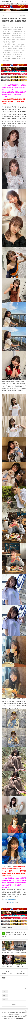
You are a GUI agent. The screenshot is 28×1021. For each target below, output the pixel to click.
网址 (4, 999)
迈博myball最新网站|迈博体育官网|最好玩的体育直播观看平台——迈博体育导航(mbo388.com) (14, 94)
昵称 (5, 991)
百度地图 (12, 1014)
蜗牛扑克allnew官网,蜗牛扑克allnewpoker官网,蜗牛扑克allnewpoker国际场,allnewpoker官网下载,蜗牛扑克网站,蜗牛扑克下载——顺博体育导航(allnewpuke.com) (14, 871)
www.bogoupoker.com (9, 899)
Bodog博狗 (18, 934)
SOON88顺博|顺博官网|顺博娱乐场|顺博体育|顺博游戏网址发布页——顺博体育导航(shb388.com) (13, 101)
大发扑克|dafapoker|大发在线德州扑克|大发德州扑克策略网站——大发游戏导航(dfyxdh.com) (14, 885)
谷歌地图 (17, 1014)
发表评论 (23, 15)
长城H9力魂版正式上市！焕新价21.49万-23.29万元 (19, 966)
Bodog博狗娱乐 (6, 1)
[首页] (26, 1010)
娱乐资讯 (8, 4)
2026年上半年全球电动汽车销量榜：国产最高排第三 (20, 952)
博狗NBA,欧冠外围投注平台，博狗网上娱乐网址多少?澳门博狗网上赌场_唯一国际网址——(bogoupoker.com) (14, 87)
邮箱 (5, 995)
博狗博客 (10, 902)
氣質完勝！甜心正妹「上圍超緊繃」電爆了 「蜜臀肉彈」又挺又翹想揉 (8, 952)
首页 (3, 4)
